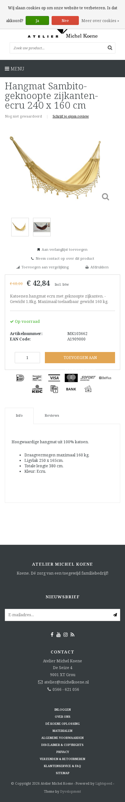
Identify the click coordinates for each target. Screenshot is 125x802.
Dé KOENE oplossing (63, 724)
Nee (65, 20)
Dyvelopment (70, 791)
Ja (37, 20)
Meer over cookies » (100, 20)
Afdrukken (99, 267)
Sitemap (63, 773)
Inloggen (62, 710)
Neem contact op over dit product (65, 258)
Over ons (63, 717)
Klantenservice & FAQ (62, 766)
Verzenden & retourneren (62, 759)
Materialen (62, 731)
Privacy (62, 752)
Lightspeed (104, 783)
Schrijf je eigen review (71, 116)
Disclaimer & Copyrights (62, 745)
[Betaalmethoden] (20, 378)
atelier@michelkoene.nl (66, 682)
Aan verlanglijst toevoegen (65, 249)
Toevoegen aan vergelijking (45, 267)
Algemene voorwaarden (62, 738)
